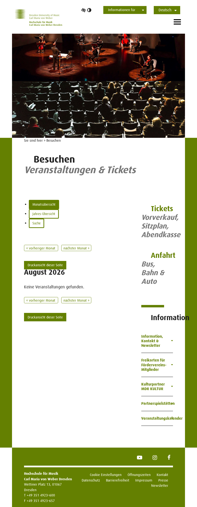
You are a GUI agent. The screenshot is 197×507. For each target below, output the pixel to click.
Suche (36, 223)
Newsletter (159, 485)
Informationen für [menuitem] (121, 10)
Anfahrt (163, 255)
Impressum (143, 480)
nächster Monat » (76, 248)
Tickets (162, 208)
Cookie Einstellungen (106, 475)
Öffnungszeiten (139, 475)
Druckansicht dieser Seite (45, 265)
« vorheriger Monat (41, 248)
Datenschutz (91, 480)
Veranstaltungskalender (157, 418)
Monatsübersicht (43, 204)
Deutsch (165, 10)
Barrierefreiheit (117, 480)
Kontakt (162, 475)
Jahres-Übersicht (43, 214)
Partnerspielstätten (157, 403)
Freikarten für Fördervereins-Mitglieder (153, 365)
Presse (163, 480)
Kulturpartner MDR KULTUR (153, 386)
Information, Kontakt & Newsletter (152, 341)
